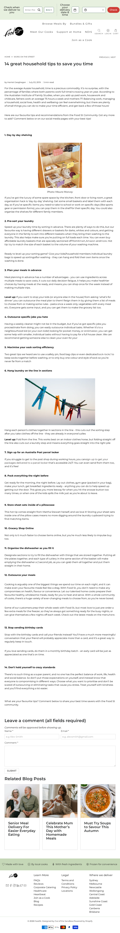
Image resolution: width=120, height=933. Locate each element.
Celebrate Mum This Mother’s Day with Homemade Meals (59, 830)
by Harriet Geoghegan (15, 82)
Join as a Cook (82, 40)
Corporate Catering (45, 887)
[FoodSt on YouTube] (25, 886)
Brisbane (94, 912)
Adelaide (94, 897)
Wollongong (96, 890)
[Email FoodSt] (7, 886)
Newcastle (95, 887)
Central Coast (97, 894)
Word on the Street (24, 57)
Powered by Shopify (83, 921)
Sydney (93, 880)
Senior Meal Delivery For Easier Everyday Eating (21, 829)
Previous (104, 57)
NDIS (88, 32)
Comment (11, 742)
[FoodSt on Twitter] (21, 886)
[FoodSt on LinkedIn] (18, 886)
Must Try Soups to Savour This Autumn (97, 827)
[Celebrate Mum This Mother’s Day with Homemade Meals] (60, 801)
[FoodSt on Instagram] (14, 886)
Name (9, 731)
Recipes (38, 904)
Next (113, 57)
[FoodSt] (13, 32)
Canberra (94, 908)
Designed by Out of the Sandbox (57, 921)
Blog (36, 901)
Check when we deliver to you (12, 10)
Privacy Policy (69, 887)
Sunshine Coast (98, 901)
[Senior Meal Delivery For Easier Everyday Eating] (22, 801)
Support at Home (69, 32)
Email (65, 731)
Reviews (38, 883)
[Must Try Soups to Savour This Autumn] (98, 801)
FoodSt (38, 921)
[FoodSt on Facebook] (10, 886)
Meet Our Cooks (41, 32)
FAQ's (37, 880)
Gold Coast (95, 904)
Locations (67, 890)
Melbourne (95, 883)
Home (7, 57)
